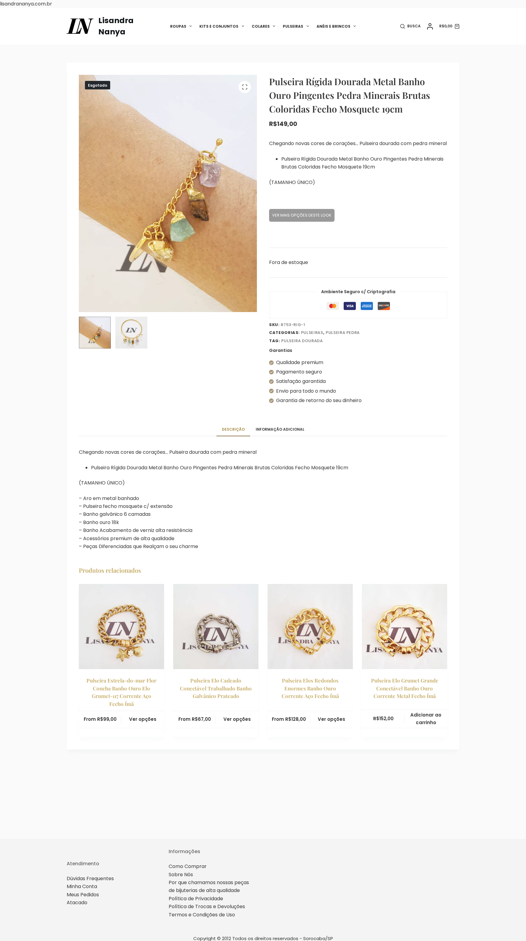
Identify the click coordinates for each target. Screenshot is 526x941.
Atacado (77, 902)
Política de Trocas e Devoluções (207, 906)
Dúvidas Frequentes (90, 878)
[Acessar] (430, 26)
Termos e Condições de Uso (202, 914)
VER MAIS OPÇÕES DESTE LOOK (301, 215)
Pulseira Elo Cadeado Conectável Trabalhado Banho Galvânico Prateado (216, 688)
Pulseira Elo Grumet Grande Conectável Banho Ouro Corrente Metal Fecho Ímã (404, 688)
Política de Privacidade (196, 898)
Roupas (178, 26)
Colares (261, 26)
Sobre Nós (181, 874)
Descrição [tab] (233, 429)
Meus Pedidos (83, 894)
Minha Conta (82, 886)
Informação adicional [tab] (280, 429)
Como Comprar (188, 866)
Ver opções (142, 719)
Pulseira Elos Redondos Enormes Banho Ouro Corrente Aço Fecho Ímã (310, 688)
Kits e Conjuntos (218, 26)
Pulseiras (293, 26)
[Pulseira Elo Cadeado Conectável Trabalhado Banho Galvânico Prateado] (215, 626)
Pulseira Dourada (302, 341)
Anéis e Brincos (333, 26)
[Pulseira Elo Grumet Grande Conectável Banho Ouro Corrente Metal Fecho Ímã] (404, 626)
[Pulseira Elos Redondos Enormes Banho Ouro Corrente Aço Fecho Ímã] (310, 626)
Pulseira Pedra (343, 332)
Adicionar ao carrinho (425, 719)
